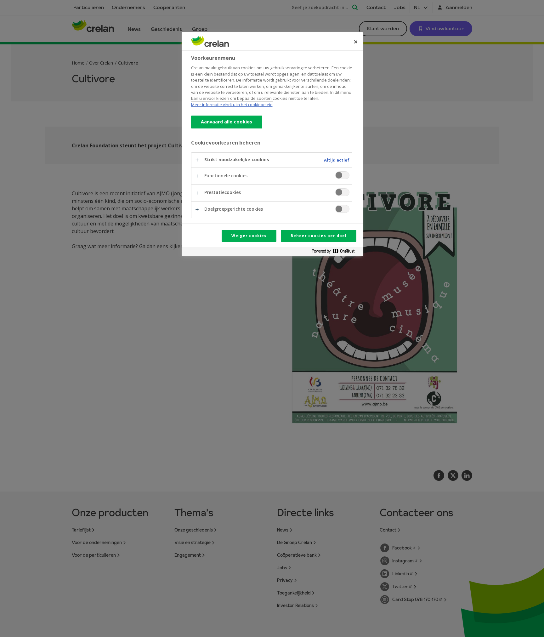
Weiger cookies (249, 235)
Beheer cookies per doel (318, 235)
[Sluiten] (356, 42)
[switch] (342, 175)
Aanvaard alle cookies (226, 122)
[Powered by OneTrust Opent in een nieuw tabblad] (336, 252)
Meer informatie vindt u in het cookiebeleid (232, 104)
